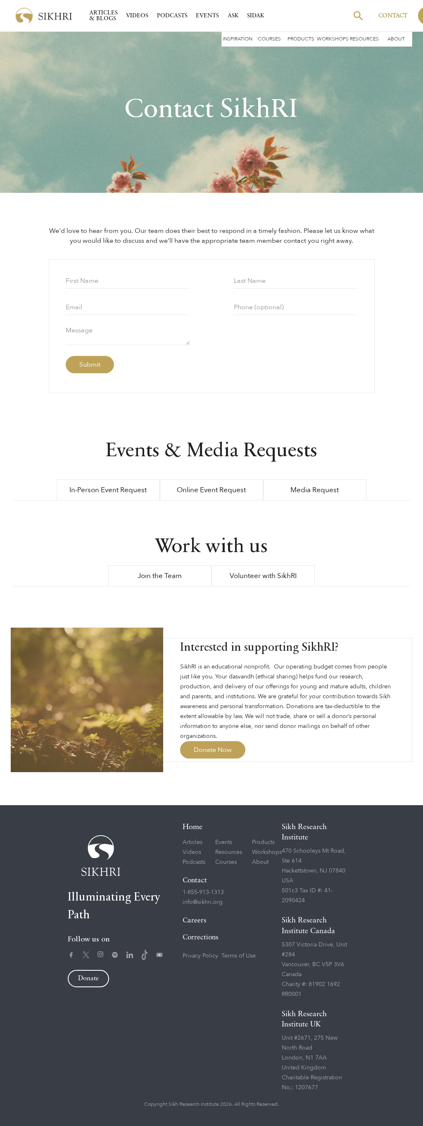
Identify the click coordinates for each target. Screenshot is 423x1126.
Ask (233, 16)
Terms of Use (238, 956)
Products (301, 39)
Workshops (333, 39)
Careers (195, 920)
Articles (192, 842)
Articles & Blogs (103, 15)
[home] (44, 16)
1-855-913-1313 (203, 892)
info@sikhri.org (203, 902)
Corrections (201, 937)
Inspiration (237, 39)
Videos (137, 16)
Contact (392, 16)
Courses (269, 39)
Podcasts (172, 16)
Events (207, 16)
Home (192, 827)
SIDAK (255, 16)
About (396, 39)
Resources (364, 39)
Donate (88, 978)
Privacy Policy (200, 956)
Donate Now (213, 749)
